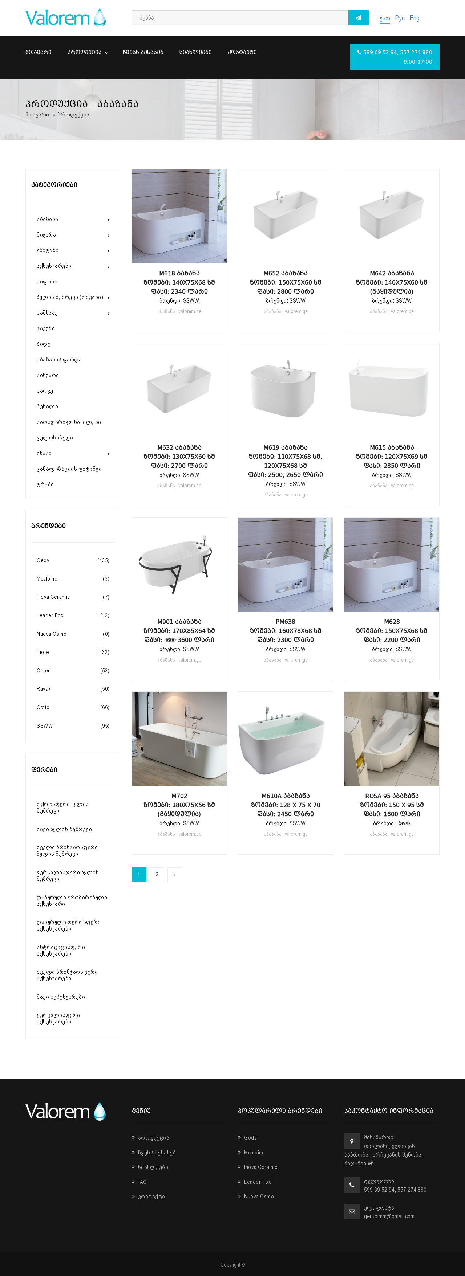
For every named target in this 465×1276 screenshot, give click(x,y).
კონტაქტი (242, 52)
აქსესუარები (54, 266)
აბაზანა (47, 219)
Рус (400, 18)
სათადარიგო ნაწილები (69, 422)
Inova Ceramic (260, 1167)
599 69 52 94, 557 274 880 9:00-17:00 (397, 57)
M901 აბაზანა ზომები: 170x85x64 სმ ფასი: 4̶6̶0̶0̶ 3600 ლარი (179, 630)
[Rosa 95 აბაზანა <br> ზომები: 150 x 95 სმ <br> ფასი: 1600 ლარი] (392, 779)
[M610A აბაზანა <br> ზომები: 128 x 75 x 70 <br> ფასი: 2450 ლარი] (285, 779)
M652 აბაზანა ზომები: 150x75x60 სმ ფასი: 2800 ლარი (286, 282)
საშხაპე (47, 313)
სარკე (45, 391)
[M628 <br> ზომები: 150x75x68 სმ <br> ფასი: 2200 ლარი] (392, 604)
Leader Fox (257, 1182)
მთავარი (38, 52)
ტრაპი (45, 484)
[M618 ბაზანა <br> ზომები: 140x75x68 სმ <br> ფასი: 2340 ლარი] (179, 256)
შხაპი (44, 453)
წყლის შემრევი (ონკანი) (70, 297)
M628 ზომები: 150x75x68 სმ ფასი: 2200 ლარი (392, 630)
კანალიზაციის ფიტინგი (69, 469)
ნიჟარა (46, 235)
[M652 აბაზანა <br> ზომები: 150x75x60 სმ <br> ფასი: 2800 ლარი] (285, 256)
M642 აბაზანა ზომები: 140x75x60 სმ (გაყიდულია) (392, 282)
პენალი (47, 406)
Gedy (250, 1137)
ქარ (385, 18)
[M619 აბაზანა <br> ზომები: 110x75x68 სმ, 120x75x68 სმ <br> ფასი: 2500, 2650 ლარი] (285, 430)
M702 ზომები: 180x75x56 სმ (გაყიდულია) (179, 805)
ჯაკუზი (46, 328)
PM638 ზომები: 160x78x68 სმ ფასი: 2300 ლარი (286, 630)
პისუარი (48, 375)
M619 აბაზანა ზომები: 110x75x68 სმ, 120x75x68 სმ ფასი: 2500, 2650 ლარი (285, 461)
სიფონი (47, 281)
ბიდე (43, 344)
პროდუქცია (85, 52)
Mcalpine (254, 1152)
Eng (414, 18)
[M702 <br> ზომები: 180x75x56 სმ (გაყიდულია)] (179, 779)
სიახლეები (195, 52)
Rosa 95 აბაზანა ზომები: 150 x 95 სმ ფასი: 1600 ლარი (392, 805)
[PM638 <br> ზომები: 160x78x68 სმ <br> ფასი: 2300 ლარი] (285, 604)
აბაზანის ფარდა (59, 359)
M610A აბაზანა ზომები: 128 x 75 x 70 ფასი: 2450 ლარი (285, 805)
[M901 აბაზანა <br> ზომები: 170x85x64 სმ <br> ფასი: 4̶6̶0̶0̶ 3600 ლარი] (179, 604)
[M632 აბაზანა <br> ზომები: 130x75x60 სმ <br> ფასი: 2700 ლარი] (179, 430)
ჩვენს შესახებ (143, 52)
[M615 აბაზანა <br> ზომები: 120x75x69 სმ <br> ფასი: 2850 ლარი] (392, 430)
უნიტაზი (48, 250)
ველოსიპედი (55, 437)
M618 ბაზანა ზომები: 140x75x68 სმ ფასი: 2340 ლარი (179, 282)
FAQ (142, 1182)
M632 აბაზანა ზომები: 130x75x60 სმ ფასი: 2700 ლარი (179, 456)
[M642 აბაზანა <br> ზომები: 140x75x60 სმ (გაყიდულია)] (392, 256)
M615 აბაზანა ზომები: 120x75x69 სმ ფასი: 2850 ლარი (392, 456)
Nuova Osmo (258, 1196)
